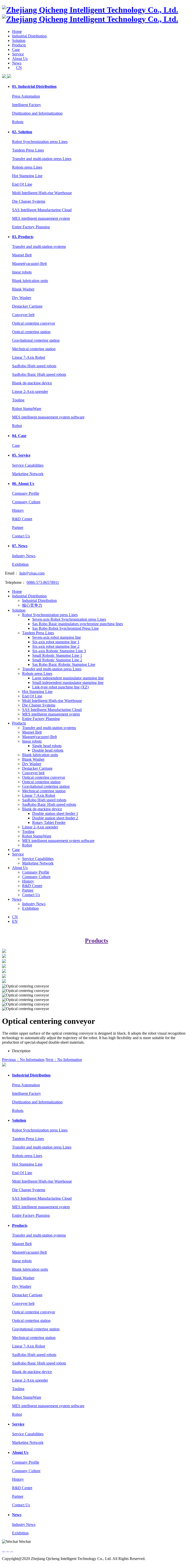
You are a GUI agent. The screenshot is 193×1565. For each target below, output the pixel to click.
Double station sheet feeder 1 (55, 813)
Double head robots (47, 750)
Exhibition (20, 564)
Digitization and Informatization (37, 113)
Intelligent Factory (26, 105)
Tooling (18, 400)
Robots (17, 122)
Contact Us (21, 536)
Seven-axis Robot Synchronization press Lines (69, 619)
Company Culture (26, 502)
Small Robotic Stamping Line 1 (57, 655)
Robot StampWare (26, 408)
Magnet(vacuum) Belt (29, 263)
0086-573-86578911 (43, 582)
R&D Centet (22, 519)
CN (19, 67)
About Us (20, 58)
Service (18, 54)
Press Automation (26, 96)
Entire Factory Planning (31, 227)
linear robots (22, 272)
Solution (18, 40)
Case (16, 49)
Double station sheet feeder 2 (55, 818)
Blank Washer (23, 289)
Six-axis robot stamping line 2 (55, 646)
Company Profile (25, 493)
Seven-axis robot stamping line (56, 637)
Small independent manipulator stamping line (68, 682)
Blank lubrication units (30, 280)
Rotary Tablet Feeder (49, 822)
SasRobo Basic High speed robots (39, 374)
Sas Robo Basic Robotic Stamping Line (63, 664)
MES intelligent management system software (48, 417)
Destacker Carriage (27, 306)
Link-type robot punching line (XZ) (60, 687)
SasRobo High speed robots (34, 366)
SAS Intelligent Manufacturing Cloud (42, 210)
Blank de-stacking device (32, 383)
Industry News (23, 556)
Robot (17, 425)
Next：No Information (63, 1059)
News (16, 63)
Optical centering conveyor (33, 323)
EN (15, 921)
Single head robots (47, 746)
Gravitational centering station (36, 340)
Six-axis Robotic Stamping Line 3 (59, 651)
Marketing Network (27, 474)
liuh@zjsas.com (31, 573)
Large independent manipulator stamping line (68, 678)
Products (19, 45)
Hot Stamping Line (27, 176)
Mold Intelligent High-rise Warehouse (42, 193)
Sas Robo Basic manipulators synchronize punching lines (77, 624)
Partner (17, 527)
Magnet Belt (22, 255)
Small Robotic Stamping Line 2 (57, 660)
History (18, 510)
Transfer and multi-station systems (39, 246)
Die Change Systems (28, 201)
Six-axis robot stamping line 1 (55, 642)
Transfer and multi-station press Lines (41, 159)
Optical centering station (31, 332)
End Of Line (22, 184)
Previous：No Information (23, 1059)
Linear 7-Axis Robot (28, 357)
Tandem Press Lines (28, 150)
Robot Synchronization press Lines (40, 141)
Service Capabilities (27, 465)
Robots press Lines (27, 167)
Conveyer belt (23, 315)
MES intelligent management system (41, 218)
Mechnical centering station (34, 349)
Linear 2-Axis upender (30, 391)
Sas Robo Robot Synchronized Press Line (65, 628)
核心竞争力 (32, 605)
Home (17, 31)
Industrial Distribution (29, 36)
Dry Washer (21, 298)
